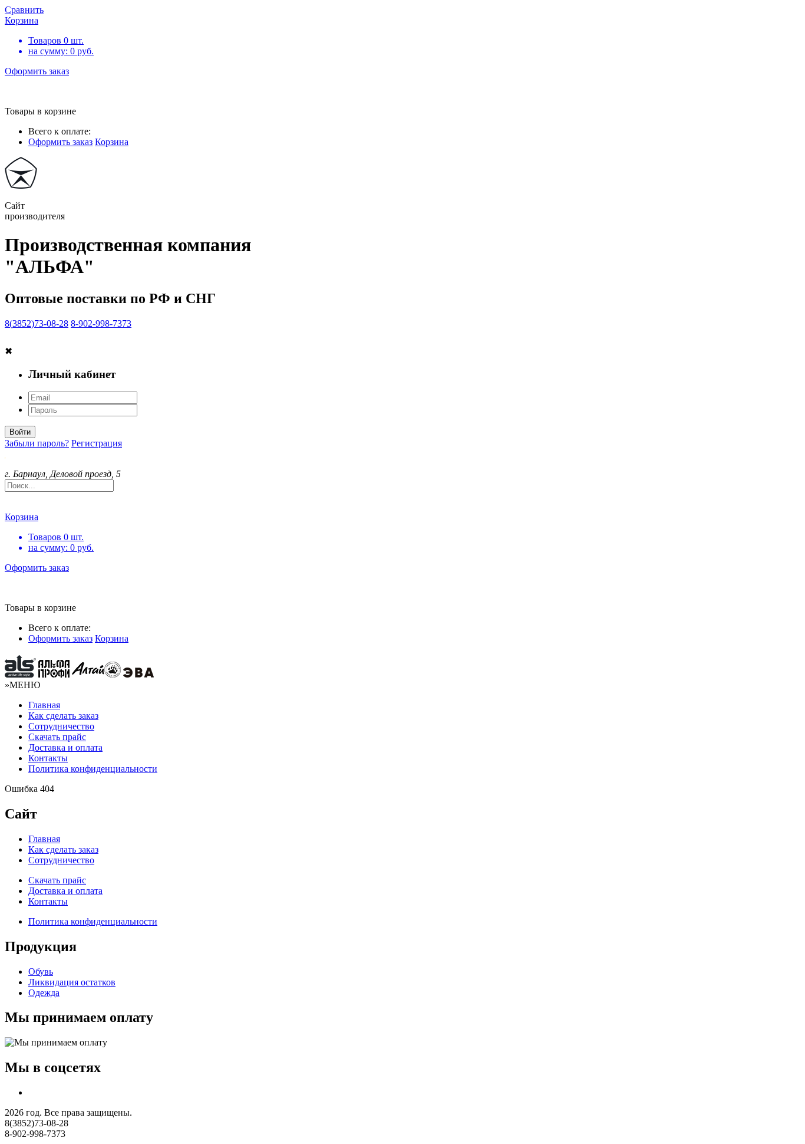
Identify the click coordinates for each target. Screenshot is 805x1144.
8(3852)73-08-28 (36, 323)
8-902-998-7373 (101, 323)
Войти (20, 432)
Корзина (111, 142)
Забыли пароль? (37, 443)
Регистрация (96, 443)
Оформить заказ (37, 71)
